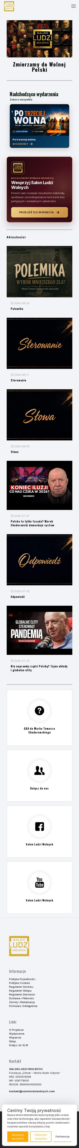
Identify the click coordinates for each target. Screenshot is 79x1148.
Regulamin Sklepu (20, 990)
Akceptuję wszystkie (18, 1136)
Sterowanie (18, 380)
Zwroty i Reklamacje (22, 1002)
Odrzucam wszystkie (41, 1136)
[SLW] (9, 6)
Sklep (12, 1041)
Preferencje (63, 1136)
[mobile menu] (73, 6)
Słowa (15, 452)
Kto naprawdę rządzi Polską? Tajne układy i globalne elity (39, 668)
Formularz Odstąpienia (23, 1006)
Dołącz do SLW (18, 1045)
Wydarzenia (16, 1033)
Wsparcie (15, 1037)
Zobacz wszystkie (21, 99)
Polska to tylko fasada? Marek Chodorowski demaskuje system (32, 523)
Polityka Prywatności (22, 979)
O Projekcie (16, 1029)
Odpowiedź (18, 597)
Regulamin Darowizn (22, 994)
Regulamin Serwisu (21, 986)
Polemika (17, 309)
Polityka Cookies (19, 982)
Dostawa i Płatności (21, 998)
